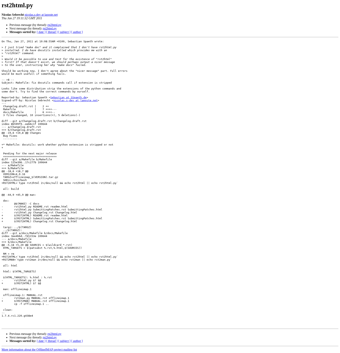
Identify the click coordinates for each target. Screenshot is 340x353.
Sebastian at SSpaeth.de (68, 97)
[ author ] (77, 32)
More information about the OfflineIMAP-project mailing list (39, 349)
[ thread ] (51, 32)
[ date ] (41, 32)
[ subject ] (64, 32)
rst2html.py (54, 25)
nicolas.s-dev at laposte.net (41, 14)
